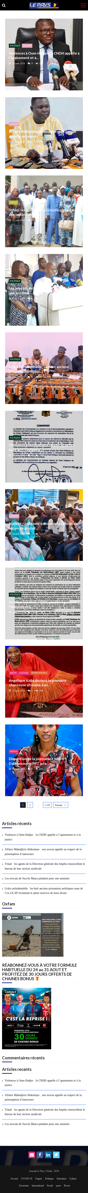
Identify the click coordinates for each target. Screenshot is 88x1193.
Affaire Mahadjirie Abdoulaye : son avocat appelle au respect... (42, 133)
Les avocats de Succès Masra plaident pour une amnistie (43, 290)
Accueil (14, 1178)
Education (61, 1178)
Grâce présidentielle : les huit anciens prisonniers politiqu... (39, 369)
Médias (14, 751)
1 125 (47, 805)
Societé (27, 45)
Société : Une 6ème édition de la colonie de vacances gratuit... (43, 525)
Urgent (38, 1178)
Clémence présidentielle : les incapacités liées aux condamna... (41, 447)
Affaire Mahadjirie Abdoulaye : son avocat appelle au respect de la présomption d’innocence (43, 851)
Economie (24, 1185)
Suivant (58, 805)
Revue (67, 1185)
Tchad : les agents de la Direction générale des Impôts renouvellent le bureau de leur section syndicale (45, 866)
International (39, 673)
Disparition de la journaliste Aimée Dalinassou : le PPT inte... (36, 761)
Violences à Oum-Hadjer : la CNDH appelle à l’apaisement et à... (44, 55)
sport (58, 1185)
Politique (15, 45)
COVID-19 (26, 1178)
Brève (13, 673)
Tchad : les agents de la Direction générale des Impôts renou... (43, 212)
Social (13, 202)
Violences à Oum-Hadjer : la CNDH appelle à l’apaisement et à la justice (43, 837)
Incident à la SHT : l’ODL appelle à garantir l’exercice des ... (43, 604)
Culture (23, 673)
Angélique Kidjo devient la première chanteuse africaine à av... (37, 682)
